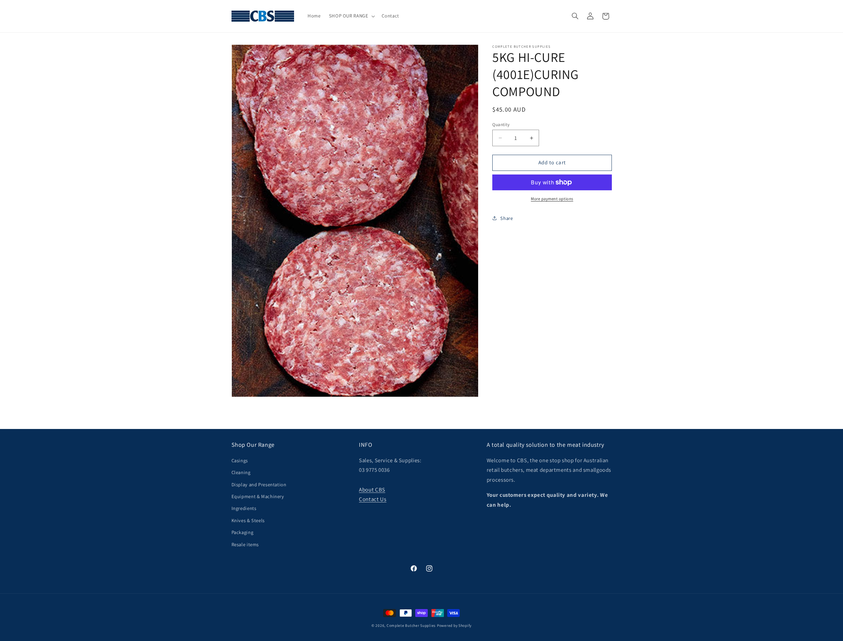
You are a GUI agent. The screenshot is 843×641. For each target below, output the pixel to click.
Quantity (500, 124)
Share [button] (506, 218)
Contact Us (372, 499)
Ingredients (244, 508)
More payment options (552, 198)
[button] (351, 16)
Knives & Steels (248, 520)
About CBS (372, 489)
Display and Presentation (258, 484)
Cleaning (241, 472)
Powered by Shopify (454, 625)
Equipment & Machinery (257, 496)
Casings (239, 460)
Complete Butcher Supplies (411, 625)
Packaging (242, 532)
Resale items (245, 544)
